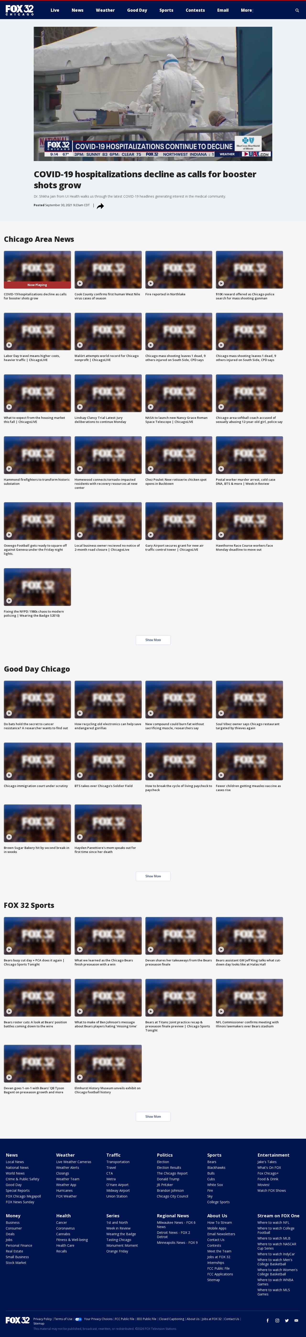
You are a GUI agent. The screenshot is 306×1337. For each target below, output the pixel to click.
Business (13, 1222)
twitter (287, 1320)
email (296, 1320)
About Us (217, 1215)
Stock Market (16, 1262)
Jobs (9, 1239)
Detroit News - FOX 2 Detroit (173, 1234)
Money (13, 1215)
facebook (268, 1320)
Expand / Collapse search (297, 10)
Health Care (65, 1245)
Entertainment (273, 1155)
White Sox (215, 1184)
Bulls (211, 1173)
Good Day (14, 1184)
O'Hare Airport (117, 1184)
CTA (109, 1173)
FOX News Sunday (20, 1202)
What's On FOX (269, 1167)
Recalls (61, 1251)
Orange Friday (117, 1251)
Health (63, 1215)
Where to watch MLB (273, 1238)
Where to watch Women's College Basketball (277, 1271)
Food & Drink (267, 1179)
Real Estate (14, 1251)
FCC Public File (218, 1268)
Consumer (14, 1228)
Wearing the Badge (121, 1234)
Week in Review (118, 1228)
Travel (111, 1167)
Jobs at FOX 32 (218, 1257)
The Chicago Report (172, 1173)
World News (15, 1173)
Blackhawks (216, 1167)
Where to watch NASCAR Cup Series (276, 1246)
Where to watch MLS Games (273, 1292)
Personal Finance (19, 1245)
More (246, 10)
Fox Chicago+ (268, 1173)
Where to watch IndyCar (276, 1254)
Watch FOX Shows (271, 1190)
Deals (10, 1234)
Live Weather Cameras (73, 1161)
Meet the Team (219, 1251)
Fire (210, 1190)
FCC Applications (220, 1274)
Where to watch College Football (276, 1230)
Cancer (61, 1222)
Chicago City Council (172, 1196)
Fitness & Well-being (72, 1239)
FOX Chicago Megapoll (23, 1196)
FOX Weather (66, 1196)
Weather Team (67, 1179)
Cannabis (63, 1234)
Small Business (17, 1257)
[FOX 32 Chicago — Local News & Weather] (21, 10)
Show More (153, 640)
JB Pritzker (165, 1184)
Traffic (113, 1155)
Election (163, 1161)
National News (17, 1167)
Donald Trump (168, 1179)
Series (112, 1215)
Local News (15, 1161)
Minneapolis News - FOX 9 (177, 1242)
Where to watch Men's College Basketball (274, 1261)
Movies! (263, 1184)
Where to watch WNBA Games (275, 1282)
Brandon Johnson (170, 1190)
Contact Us (215, 1239)
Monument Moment (122, 1245)
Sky (210, 1196)
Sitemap (213, 1280)
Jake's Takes (267, 1161)
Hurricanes (64, 1190)
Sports (214, 1155)
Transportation (118, 1161)
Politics (165, 1155)
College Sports (218, 1202)
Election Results (169, 1167)
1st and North (117, 1222)
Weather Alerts (67, 1167)
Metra (111, 1179)
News (12, 1155)
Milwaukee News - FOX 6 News (176, 1224)
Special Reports (18, 1190)
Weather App (66, 1184)
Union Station (116, 1196)
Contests (214, 1245)
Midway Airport (118, 1190)
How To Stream (219, 1222)
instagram (277, 1320)
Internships (215, 1262)
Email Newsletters (221, 1234)
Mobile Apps (216, 1228)
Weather (65, 1155)
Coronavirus (65, 1228)
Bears (211, 1161)
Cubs (211, 1179)
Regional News (173, 1215)
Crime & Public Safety (22, 1179)
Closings (62, 1173)
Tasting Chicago (118, 1239)
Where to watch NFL (273, 1222)
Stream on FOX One (278, 1215)
